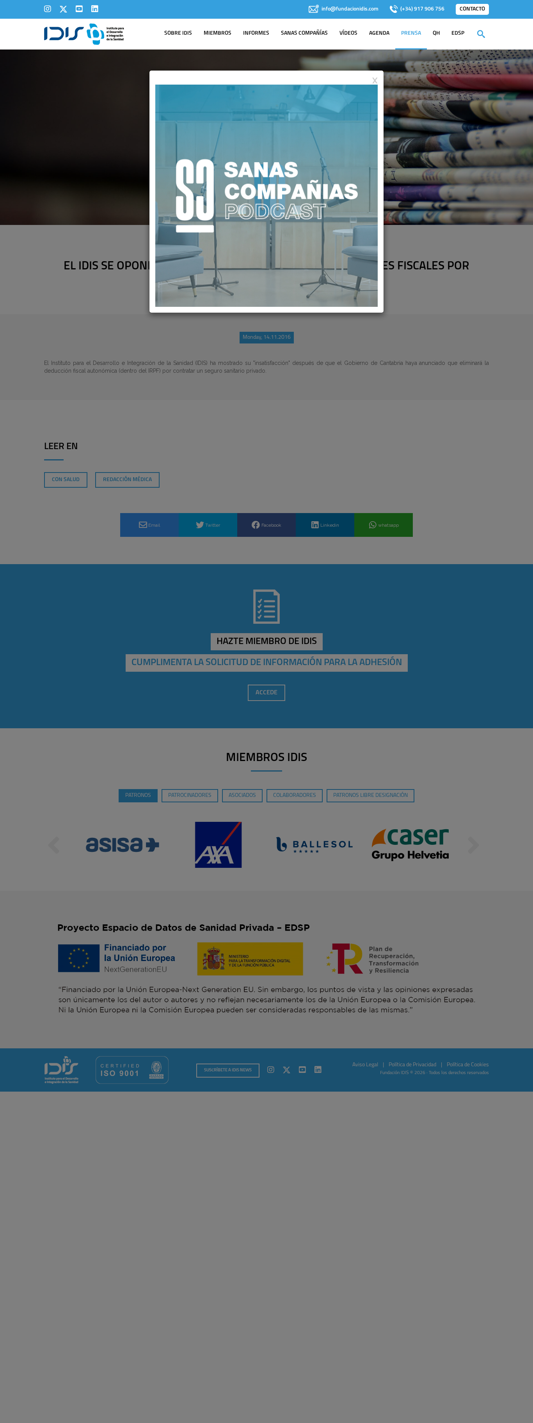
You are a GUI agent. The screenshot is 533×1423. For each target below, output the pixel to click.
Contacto (472, 9)
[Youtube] (79, 9)
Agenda (379, 33)
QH (436, 33)
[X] (63, 9)
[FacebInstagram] (47, 9)
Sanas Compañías (304, 33)
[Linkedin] (94, 9)
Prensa (411, 33)
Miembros (217, 33)
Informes (256, 33)
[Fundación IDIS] (84, 33)
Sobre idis (178, 33)
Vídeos (348, 33)
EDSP (457, 33)
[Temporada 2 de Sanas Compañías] (266, 195)
